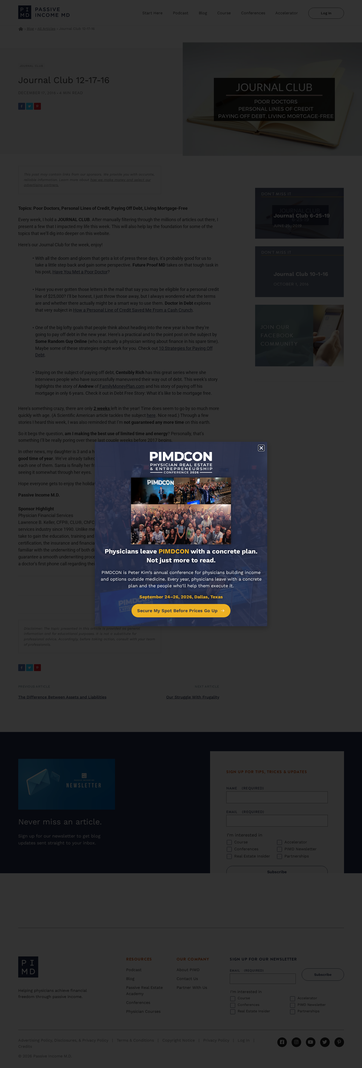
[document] (181, 534)
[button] (261, 447)
